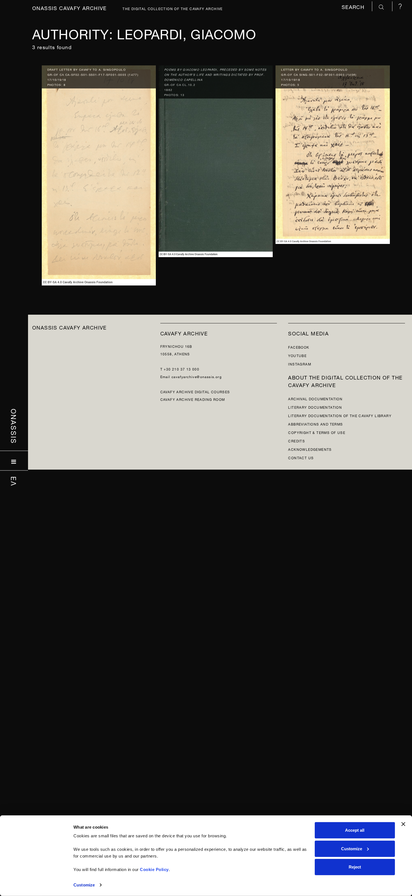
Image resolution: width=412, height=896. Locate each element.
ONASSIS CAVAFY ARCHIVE (69, 327)
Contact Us (301, 457)
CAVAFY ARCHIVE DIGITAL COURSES (195, 391)
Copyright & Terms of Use (316, 432)
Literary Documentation (315, 407)
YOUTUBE (297, 355)
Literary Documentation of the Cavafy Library (340, 415)
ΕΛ (14, 481)
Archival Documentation (315, 398)
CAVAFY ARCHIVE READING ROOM (192, 399)
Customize (84, 885)
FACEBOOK (298, 347)
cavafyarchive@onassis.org (197, 376)
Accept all (354, 830)
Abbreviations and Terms (315, 423)
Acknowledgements (310, 449)
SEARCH (354, 6)
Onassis (14, 426)
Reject (355, 867)
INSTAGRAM (299, 363)
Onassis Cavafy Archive (69, 7)
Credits (296, 440)
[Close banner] (403, 824)
